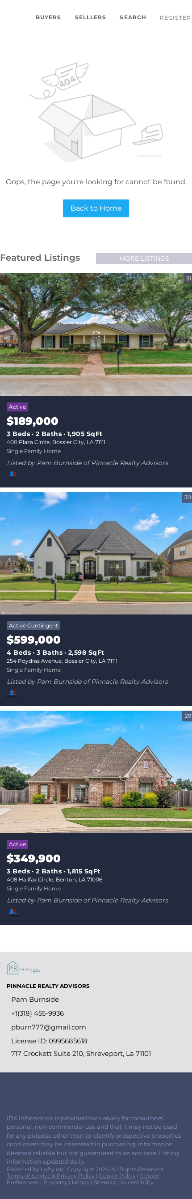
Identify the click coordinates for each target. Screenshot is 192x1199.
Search (133, 17)
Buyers (49, 17)
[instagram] (46, 1088)
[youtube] (64, 1088)
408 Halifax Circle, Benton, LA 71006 (54, 879)
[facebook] (10, 1088)
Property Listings (66, 1182)
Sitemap (105, 1182)
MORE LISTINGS (144, 258)
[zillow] (28, 1088)
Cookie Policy (117, 1175)
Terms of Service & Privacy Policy (51, 1175)
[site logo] (28, 972)
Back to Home (96, 208)
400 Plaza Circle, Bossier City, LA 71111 (56, 442)
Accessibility (137, 1182)
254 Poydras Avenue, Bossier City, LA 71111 (62, 660)
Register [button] (175, 17)
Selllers (91, 17)
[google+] (82, 1088)
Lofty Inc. (53, 1169)
